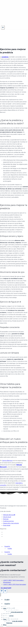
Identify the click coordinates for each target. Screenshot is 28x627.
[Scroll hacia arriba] (2, 591)
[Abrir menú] (3, 27)
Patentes (9, 623)
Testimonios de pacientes (14, 612)
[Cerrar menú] (0, 594)
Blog (4, 625)
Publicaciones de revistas (14, 621)
